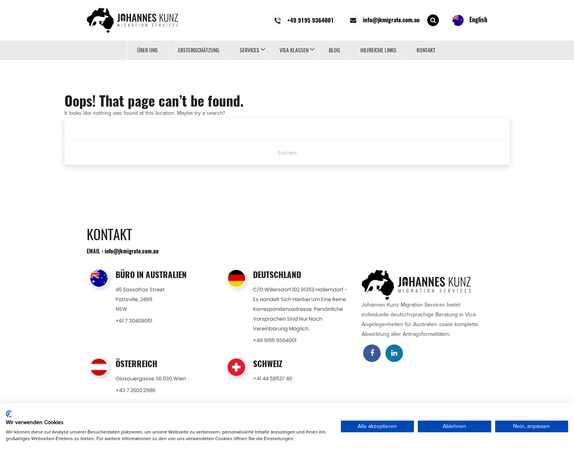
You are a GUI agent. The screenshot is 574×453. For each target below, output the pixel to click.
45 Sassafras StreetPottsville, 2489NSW (140, 299)
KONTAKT (426, 50)
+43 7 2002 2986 (135, 390)
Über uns (147, 50)
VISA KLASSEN (294, 50)
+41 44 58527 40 (272, 378)
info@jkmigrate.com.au (132, 251)
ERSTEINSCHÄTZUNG (198, 50)
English (477, 19)
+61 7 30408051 (134, 321)
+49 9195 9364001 (274, 340)
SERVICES (249, 50)
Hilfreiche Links (378, 50)
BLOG (334, 50)
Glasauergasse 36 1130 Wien (151, 378)
